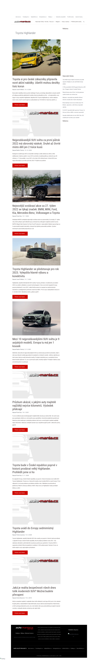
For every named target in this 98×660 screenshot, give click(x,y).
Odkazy (22, 633)
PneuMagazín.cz (39, 648)
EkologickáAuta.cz (57, 648)
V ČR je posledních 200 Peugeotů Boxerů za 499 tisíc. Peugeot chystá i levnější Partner (74, 88)
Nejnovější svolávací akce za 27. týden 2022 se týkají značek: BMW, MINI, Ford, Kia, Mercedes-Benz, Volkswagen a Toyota (36, 209)
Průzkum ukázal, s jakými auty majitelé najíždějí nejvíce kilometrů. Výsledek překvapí (34, 405)
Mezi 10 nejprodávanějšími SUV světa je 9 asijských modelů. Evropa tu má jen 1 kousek (35, 342)
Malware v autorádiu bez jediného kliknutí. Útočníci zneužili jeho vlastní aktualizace (73, 98)
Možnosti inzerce (29, 633)
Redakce (18, 633)
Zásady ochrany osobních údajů (29, 637)
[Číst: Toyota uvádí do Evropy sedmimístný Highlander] (36, 511)
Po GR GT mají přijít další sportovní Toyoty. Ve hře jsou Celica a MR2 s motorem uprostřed (74, 111)
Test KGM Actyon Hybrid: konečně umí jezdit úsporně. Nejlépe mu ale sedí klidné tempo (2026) (73, 82)
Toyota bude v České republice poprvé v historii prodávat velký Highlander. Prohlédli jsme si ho (34, 468)
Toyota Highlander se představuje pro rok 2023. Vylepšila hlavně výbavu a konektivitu (35, 272)
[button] (54, 21)
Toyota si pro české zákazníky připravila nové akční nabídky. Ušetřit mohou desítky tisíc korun (36, 82)
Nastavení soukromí (18, 637)
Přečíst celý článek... (20, 104)
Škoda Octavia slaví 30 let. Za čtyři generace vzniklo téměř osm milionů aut (73, 93)
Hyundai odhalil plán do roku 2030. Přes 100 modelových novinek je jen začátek (73, 116)
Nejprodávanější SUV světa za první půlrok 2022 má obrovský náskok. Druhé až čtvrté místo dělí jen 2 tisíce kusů (36, 143)
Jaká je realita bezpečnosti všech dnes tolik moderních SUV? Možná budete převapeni (34, 591)
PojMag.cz (73, 648)
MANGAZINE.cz (65, 648)
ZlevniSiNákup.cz (80, 648)
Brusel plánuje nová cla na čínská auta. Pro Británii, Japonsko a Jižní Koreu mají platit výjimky (73, 105)
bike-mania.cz (31, 648)
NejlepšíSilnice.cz (48, 648)
